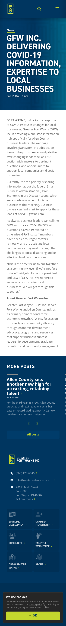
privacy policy (35, 604)
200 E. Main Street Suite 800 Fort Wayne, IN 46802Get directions (29, 493)
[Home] (10, 9)
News (25, 95)
